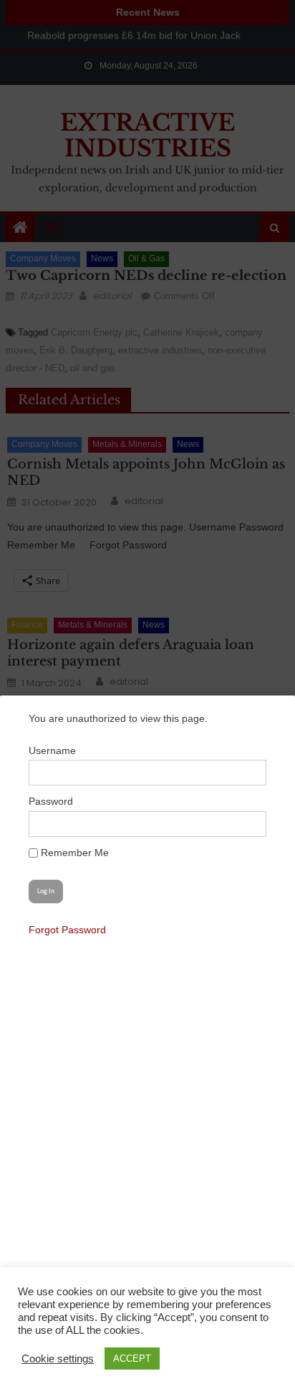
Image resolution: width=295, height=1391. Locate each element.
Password (51, 801)
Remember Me (73, 852)
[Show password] (247, 824)
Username (52, 750)
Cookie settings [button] (57, 1359)
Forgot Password (67, 929)
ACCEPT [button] (132, 1358)
